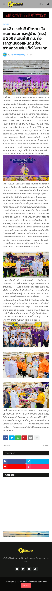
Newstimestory (30, 581)
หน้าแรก (6, 24)
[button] (4, 4)
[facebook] (14, 461)
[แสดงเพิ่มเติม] (37, 437)
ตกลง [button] (26, 585)
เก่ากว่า (45, 445)
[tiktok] (37, 466)
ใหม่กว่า (7, 445)
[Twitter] (12, 437)
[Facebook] (5, 437)
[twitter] (37, 461)
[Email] (30, 437)
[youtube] (14, 466)
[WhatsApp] (18, 437)
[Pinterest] (24, 437)
